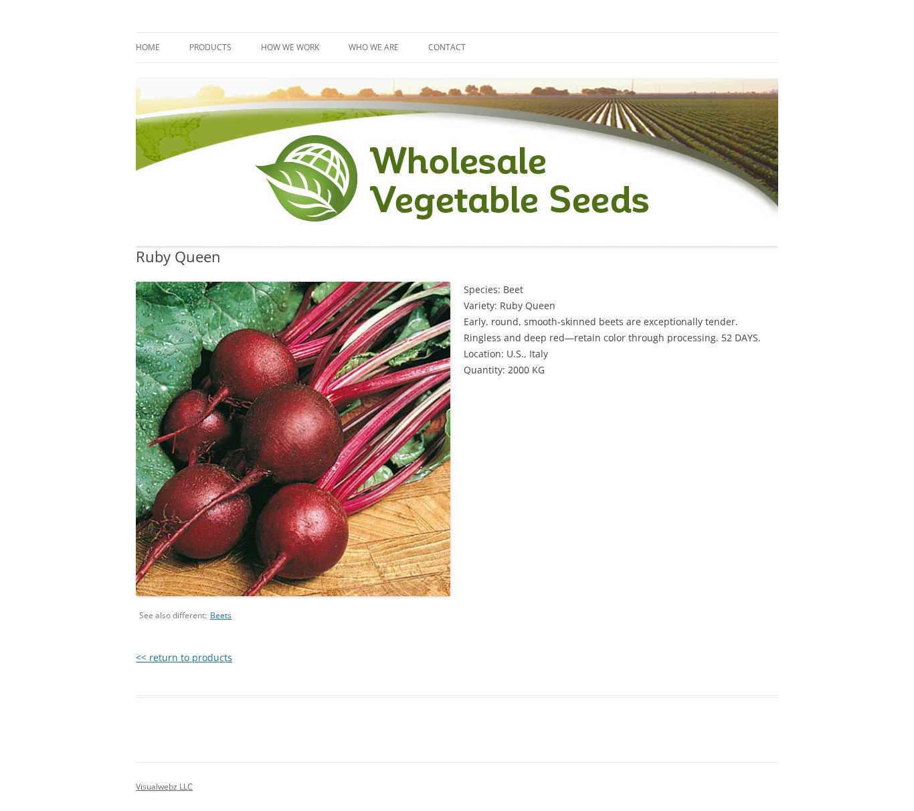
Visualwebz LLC (164, 786)
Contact (447, 47)
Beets (221, 615)
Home (148, 47)
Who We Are (374, 47)
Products (210, 47)
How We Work (290, 47)
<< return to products (184, 657)
